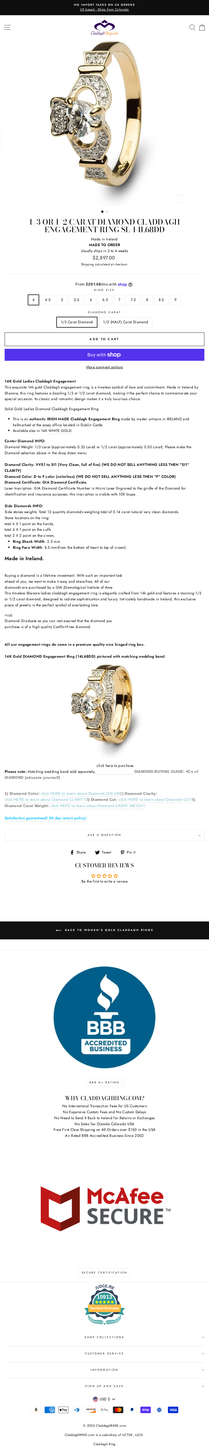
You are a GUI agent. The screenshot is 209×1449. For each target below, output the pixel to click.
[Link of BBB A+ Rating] (104, 1017)
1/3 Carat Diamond (77, 322)
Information (104, 1370)
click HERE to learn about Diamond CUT (155, 800)
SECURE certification (104, 1273)
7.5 (133, 299)
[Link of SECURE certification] (104, 1208)
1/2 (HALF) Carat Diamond (125, 322)
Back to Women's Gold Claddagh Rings (108, 930)
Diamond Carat (104, 312)
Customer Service (104, 1353)
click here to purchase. (115, 765)
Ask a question (105, 835)
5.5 (76, 299)
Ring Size (104, 290)
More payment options (104, 367)
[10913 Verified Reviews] (104, 1326)
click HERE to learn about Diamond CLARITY (45, 800)
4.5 (48, 299)
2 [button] (107, 212)
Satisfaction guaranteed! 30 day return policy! (46, 818)
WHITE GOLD (59, 430)
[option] (104, 7)
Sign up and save (104, 1386)
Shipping (87, 264)
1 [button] (102, 212)
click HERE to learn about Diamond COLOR (80, 794)
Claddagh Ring (104, 1444)
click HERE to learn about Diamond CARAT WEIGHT (98, 806)
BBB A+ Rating (105, 1082)
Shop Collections (105, 1337)
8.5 (161, 299)
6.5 (105, 299)
